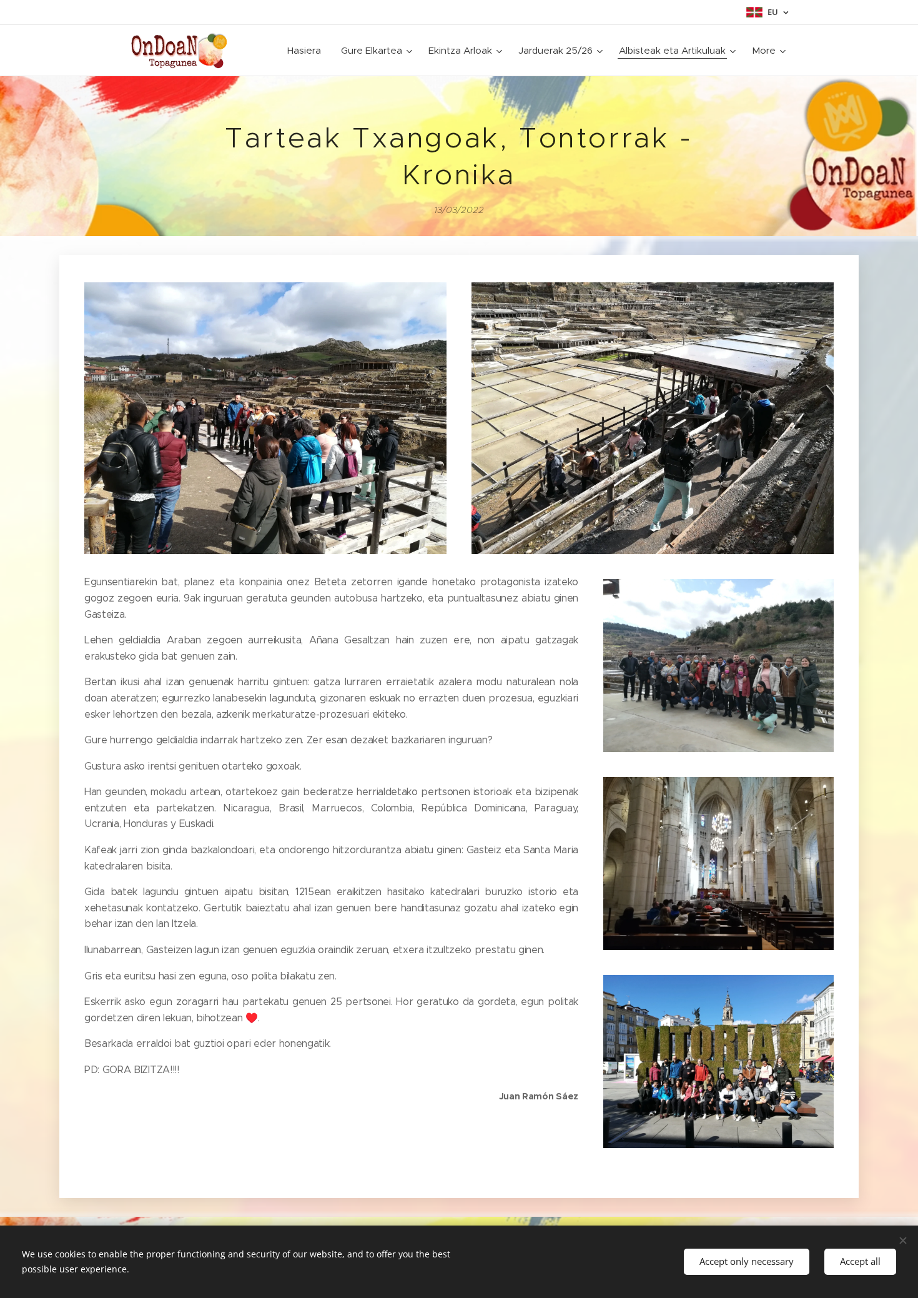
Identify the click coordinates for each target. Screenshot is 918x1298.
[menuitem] (307, 50)
